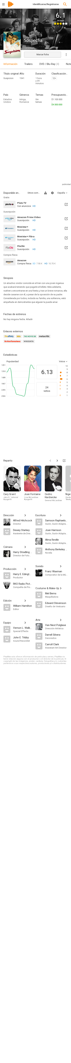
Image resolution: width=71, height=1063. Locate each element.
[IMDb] (19, 338)
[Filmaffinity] (9, 338)
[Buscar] (65, 4)
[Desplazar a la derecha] (57, 460)
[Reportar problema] (45, 192)
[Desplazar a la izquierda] (50, 460)
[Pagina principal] (11, 6)
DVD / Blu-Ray (49, 64)
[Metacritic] (45, 338)
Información (10, 64)
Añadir (29, 319)
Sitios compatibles (34, 193)
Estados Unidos (7, 100)
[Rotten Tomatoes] (13, 343)
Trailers (28, 64)
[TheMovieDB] (30, 338)
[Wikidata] (29, 343)
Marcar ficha (43, 54)
